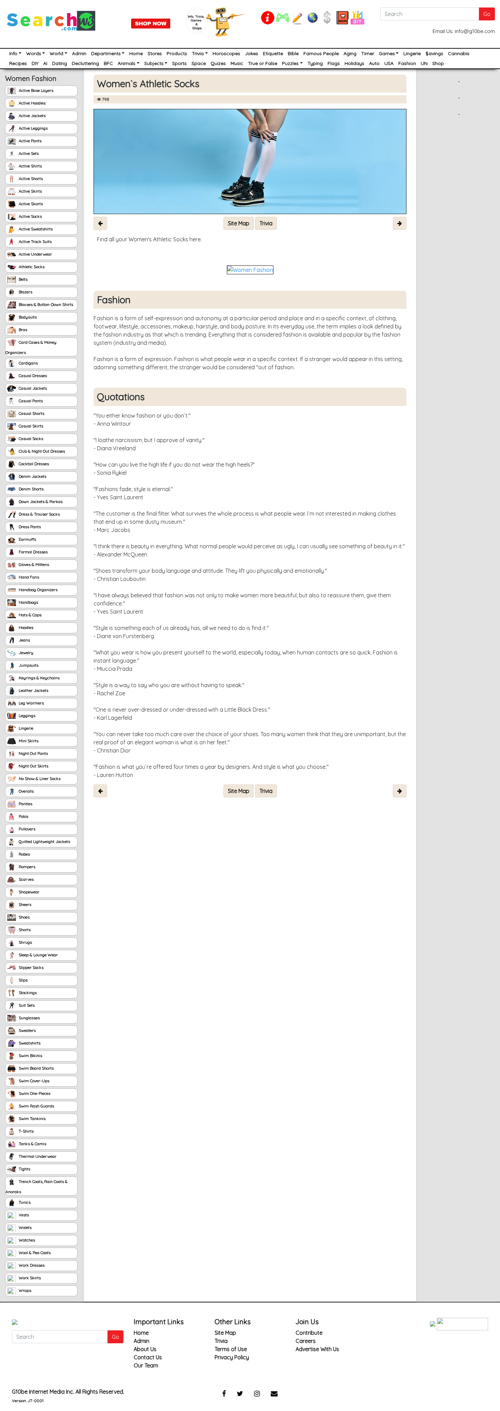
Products (177, 53)
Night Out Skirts (33, 765)
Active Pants (29, 140)
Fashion (407, 63)
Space (198, 63)
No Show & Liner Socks (39, 778)
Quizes (218, 63)
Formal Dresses (33, 551)
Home (136, 53)
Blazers (25, 291)
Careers (306, 1340)
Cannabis (458, 53)
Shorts (24, 929)
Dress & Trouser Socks (39, 514)
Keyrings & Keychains (39, 677)
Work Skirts (29, 1277)
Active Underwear (35, 254)
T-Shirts (26, 1131)
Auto (374, 63)
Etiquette (273, 53)
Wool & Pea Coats (34, 1252)
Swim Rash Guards (36, 1105)
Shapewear (28, 891)
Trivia (198, 53)
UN (424, 63)
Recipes (18, 63)
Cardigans (28, 363)
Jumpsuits (28, 665)
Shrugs (25, 942)
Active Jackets (32, 115)
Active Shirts (30, 165)
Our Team (146, 1365)
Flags (334, 63)
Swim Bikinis (30, 1055)
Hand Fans (28, 577)
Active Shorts (30, 178)
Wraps (24, 1290)
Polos (23, 816)
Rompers (26, 866)
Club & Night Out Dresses (41, 451)
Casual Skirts (30, 425)
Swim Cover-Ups (33, 1080)
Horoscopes (226, 53)
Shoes (24, 917)
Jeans (24, 640)
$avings (434, 53)
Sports (179, 63)
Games (387, 53)
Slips (23, 980)
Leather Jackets (33, 690)
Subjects (154, 63)
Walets (25, 1227)
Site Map (225, 1332)
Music (237, 63)
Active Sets (28, 153)
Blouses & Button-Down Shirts (45, 304)
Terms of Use (231, 1349)
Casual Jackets (32, 388)
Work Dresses (31, 1265)
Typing (315, 63)
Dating (59, 63)
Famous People (321, 53)
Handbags (28, 602)
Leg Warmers (31, 703)
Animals (126, 63)
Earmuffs (27, 539)
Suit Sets (26, 1005)
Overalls (26, 791)
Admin (79, 53)
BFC (108, 63)
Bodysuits (27, 317)
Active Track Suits (35, 241)
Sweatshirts (29, 1042)
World (56, 53)
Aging (350, 53)
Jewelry (25, 652)
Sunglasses (29, 1017)
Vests (23, 1214)
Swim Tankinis (32, 1118)
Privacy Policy (232, 1357)
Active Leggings (33, 128)
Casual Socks (30, 438)
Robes (24, 854)
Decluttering (85, 63)
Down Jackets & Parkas (40, 501)
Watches (26, 1240)
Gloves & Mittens (33, 564)
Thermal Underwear (37, 1156)
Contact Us (148, 1357)
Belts (23, 279)
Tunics (24, 1202)
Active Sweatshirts (35, 228)
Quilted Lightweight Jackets (44, 841)
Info (13, 53)
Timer (367, 53)
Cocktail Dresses (33, 463)
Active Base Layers (35, 90)
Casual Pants (30, 400)
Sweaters (27, 1030)
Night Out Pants (33, 753)
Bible (293, 53)
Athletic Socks (31, 266)
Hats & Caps (29, 614)
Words (33, 53)
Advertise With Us (317, 1349)
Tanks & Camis (32, 1143)
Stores (155, 53)
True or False (262, 63)
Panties (25, 803)
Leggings (26, 715)
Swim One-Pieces (34, 1093)
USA (389, 63)
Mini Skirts (28, 740)
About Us (145, 1349)
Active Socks (30, 216)
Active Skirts (30, 191)
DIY (35, 63)
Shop (438, 63)
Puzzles (290, 63)
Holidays (354, 63)
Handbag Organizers (37, 589)
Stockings (27, 992)
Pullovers (26, 828)
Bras (22, 329)
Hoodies (25, 627)
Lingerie (412, 53)
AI (45, 63)
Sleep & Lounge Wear (38, 954)
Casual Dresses (32, 375)
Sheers (24, 904)
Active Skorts (30, 203)
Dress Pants (29, 526)
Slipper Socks (31, 967)
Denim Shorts (31, 488)
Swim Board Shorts (36, 1068)
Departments (106, 53)
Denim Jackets (32, 476)
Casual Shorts (31, 413)
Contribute (309, 1332)
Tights (24, 1168)
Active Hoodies (32, 103)
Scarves (26, 879)
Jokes (251, 53)
